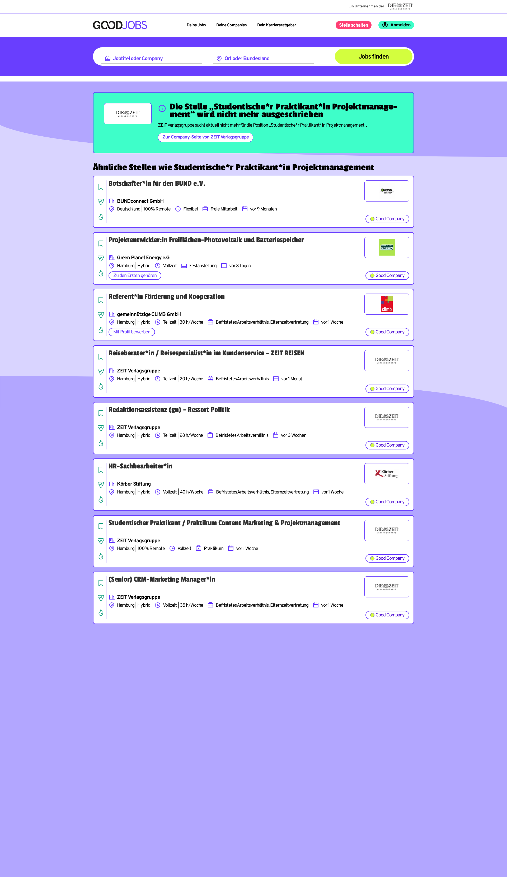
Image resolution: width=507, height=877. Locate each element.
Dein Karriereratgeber (276, 25)
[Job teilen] (101, 202)
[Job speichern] (101, 187)
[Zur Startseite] (120, 25)
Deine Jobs (196, 25)
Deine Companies (231, 25)
